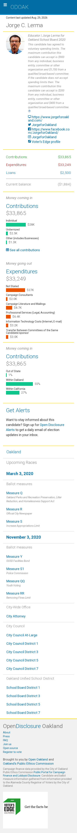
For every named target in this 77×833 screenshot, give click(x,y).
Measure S (23, 523)
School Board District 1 (23, 688)
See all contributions (24, 250)
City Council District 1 (22, 643)
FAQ (5, 740)
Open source (10, 748)
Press (6, 736)
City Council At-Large (21, 635)
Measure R (19, 511)
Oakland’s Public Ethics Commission (28, 763)
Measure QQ (15, 583)
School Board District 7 (23, 713)
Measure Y (18, 558)
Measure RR (18, 595)
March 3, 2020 (19, 473)
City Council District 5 (22, 660)
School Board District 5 (23, 704)
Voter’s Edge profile (45, 142)
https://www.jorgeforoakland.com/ (48, 118)
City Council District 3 (22, 652)
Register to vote (12, 751)
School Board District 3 (23, 696)
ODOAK (19, 7)
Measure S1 (17, 571)
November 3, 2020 (23, 537)
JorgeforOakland (43, 125)
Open (33, 726)
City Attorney (16, 616)
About (6, 732)
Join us (7, 744)
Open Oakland (38, 759)
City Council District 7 (22, 669)
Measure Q (34, 497)
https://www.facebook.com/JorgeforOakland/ (49, 131)
